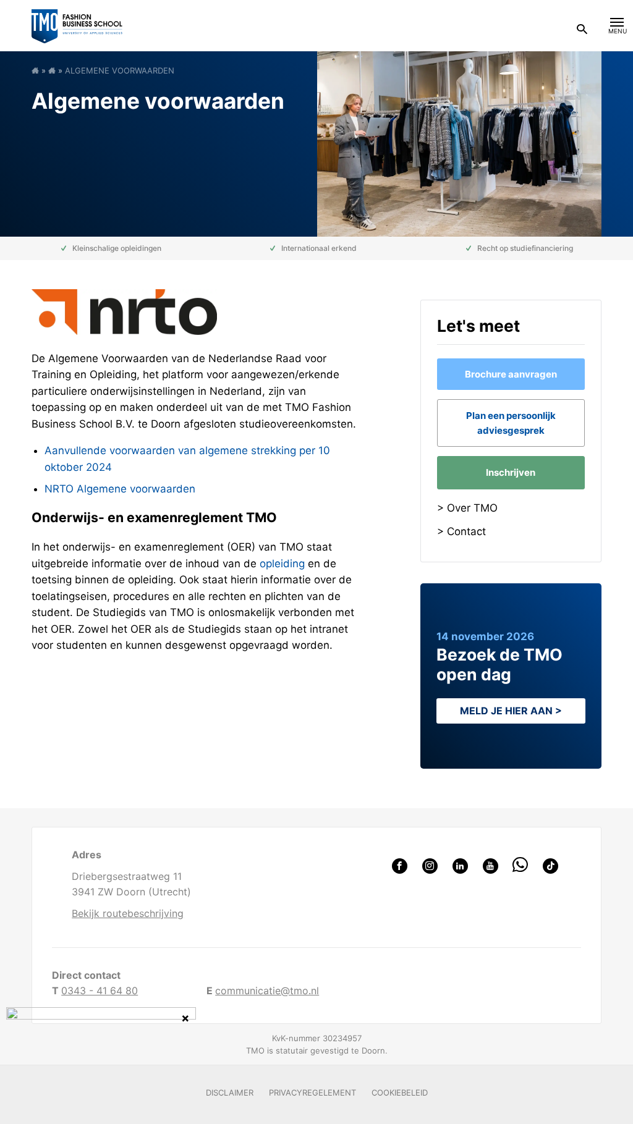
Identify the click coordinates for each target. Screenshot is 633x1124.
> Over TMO (467, 508)
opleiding (282, 563)
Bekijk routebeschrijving (128, 913)
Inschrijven (510, 472)
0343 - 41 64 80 (99, 990)
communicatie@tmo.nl (267, 990)
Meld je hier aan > (511, 710)
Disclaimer (229, 1092)
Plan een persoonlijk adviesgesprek (511, 423)
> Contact (461, 531)
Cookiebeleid (400, 1092)
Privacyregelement (312, 1092)
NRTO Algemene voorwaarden (120, 489)
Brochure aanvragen (511, 374)
